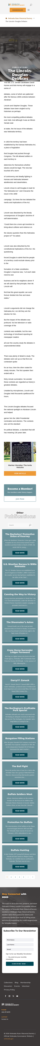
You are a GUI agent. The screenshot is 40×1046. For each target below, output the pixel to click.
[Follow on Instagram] (9, 996)
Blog (16, 982)
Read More (20, 553)
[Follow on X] (13, 996)
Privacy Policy (9, 990)
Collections (8, 982)
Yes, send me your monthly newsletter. (16, 958)
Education (8, 986)
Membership (25, 982)
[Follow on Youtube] (17, 996)
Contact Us (4, 1019)
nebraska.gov (8, 1039)
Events (17, 986)
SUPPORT (4, 1017)
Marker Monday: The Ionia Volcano (20, 466)
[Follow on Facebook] (5, 996)
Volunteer (26, 986)
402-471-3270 (5, 1012)
